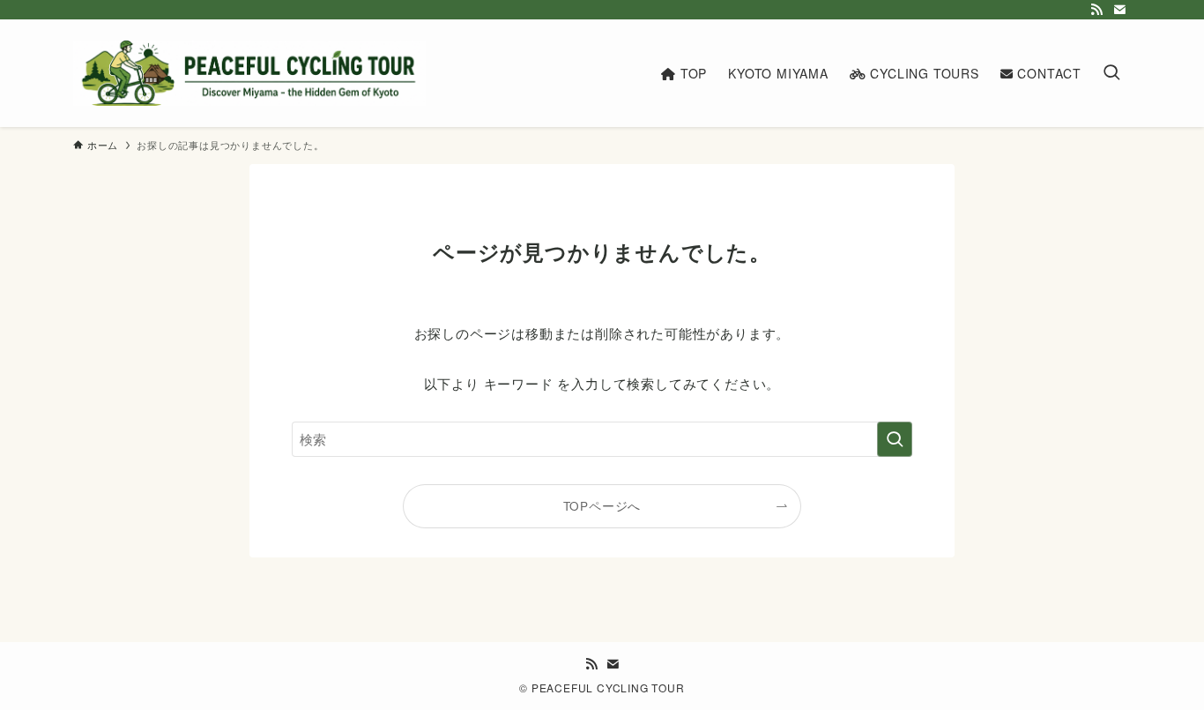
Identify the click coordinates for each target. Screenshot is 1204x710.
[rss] (1096, 9)
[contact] (1119, 9)
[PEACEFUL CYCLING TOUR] (249, 73)
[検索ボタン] (1111, 73)
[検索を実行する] (894, 439)
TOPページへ (602, 505)
